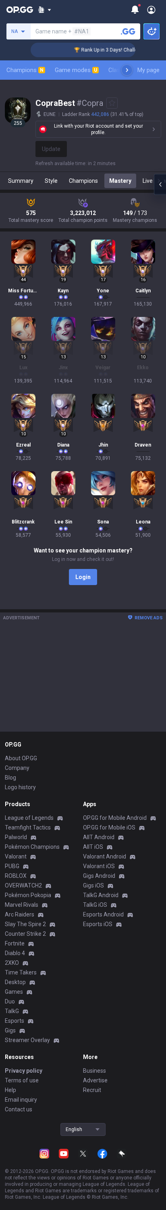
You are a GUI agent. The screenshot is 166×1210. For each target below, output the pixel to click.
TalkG (12, 1011)
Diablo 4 (15, 953)
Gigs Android (99, 876)
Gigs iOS (93, 885)
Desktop (15, 982)
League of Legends (29, 818)
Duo (10, 1001)
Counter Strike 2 (25, 934)
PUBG (12, 866)
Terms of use (22, 1080)
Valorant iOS (99, 866)
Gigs (10, 1030)
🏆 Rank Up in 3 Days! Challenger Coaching (116, 50)
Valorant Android (104, 856)
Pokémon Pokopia (28, 895)
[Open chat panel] (160, 184)
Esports (14, 1021)
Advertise (95, 1080)
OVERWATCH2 (23, 885)
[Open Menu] (151, 10)
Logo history (20, 787)
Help (10, 1090)
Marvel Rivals (21, 905)
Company (17, 768)
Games (14, 992)
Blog (10, 777)
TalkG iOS (95, 905)
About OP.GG (21, 758)
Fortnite (15, 943)
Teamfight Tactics (28, 827)
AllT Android (98, 837)
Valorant (16, 856)
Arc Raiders (19, 914)
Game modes (76, 70)
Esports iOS (97, 924)
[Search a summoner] (128, 31)
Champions (25, 70)
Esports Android (103, 914)
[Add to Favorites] (112, 103)
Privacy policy (23, 1070)
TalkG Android (100, 895)
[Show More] (44, 10)
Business (94, 1070)
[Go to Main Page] (19, 9)
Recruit (92, 1090)
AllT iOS (93, 847)
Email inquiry (21, 1099)
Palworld (16, 837)
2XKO (12, 963)
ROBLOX (16, 876)
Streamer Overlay (27, 1040)
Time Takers (21, 972)
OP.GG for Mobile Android (115, 818)
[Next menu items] (127, 70)
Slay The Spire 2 (25, 924)
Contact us (18, 1109)
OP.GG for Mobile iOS (109, 827)
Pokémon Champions (32, 847)
